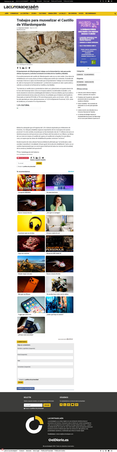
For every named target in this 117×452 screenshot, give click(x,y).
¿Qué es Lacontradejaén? (22, 1)
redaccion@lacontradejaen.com (64, 434)
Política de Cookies (68, 1)
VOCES (81, 13)
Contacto (32, 1)
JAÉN (6, 13)
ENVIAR (39, 163)
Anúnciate (39, 1)
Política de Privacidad (56, 1)
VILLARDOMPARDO (89, 74)
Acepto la (26, 166)
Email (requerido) (22, 354)
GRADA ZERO (52, 13)
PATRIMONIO (80, 82)
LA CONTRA (24, 13)
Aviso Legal (46, 1)
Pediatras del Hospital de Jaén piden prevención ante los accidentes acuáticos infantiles (88, 99)
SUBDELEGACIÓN (89, 82)
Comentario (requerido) (24, 367)
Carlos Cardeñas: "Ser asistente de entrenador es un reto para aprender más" (88, 105)
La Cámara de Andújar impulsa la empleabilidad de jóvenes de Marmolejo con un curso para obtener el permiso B (89, 116)
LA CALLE (62, 13)
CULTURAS (42, 13)
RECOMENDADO (90, 13)
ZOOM (33, 13)
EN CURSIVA (73, 13)
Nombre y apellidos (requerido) (26, 348)
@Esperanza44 (21, 29)
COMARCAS (14, 13)
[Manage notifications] (2, 449)
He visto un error (23, 158)
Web (19, 360)
